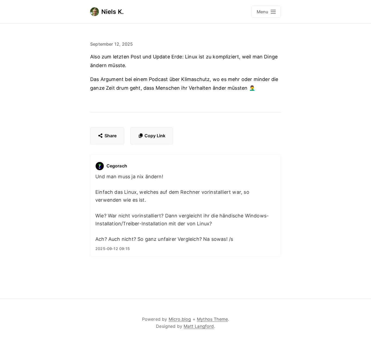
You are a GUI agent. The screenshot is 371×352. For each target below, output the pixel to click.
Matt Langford (199, 326)
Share (111, 135)
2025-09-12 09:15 (112, 248)
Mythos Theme (212, 319)
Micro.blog (180, 319)
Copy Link (154, 135)
